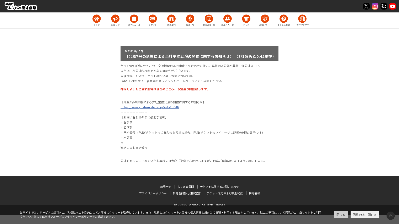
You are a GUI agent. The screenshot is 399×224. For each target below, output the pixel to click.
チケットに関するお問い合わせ (219, 187)
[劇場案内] (171, 19)
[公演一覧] (190, 19)
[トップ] (96, 19)
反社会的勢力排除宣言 (187, 193)
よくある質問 (185, 187)
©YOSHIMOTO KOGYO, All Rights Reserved (199, 204)
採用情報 (254, 193)
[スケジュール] (134, 19)
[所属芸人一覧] (227, 19)
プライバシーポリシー (78, 216)
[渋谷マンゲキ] (302, 19)
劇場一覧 (165, 187)
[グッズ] (246, 19)
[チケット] (153, 19)
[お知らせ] (115, 19)
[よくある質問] (284, 19)
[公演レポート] (265, 19)
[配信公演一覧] (209, 19)
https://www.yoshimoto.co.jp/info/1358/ (150, 107)
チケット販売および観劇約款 (225, 193)
